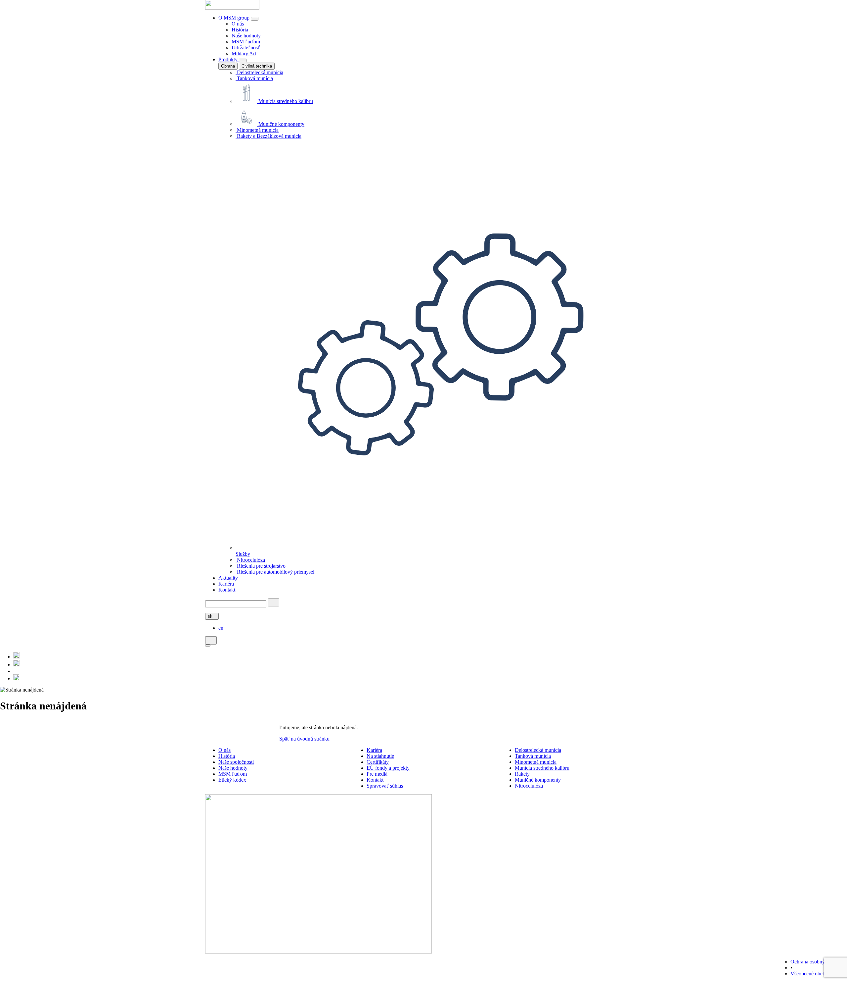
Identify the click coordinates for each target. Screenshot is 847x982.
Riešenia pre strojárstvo (261, 566)
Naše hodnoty (246, 35)
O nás (238, 23)
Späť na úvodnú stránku (304, 739)
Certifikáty (378, 762)
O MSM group (234, 18)
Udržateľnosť (246, 47)
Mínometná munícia (257, 130)
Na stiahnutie (380, 756)
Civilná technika (257, 66)
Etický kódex (232, 780)
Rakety (522, 774)
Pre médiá (377, 774)
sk (211, 616)
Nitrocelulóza (250, 560)
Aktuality (228, 578)
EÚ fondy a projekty (388, 768)
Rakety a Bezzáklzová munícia (268, 136)
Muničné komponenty (280, 124)
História (240, 29)
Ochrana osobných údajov (817, 961)
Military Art (244, 53)
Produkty (228, 59)
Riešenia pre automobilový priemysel (275, 572)
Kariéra (226, 584)
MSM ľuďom (246, 41)
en (220, 628)
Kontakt (226, 590)
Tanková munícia (254, 78)
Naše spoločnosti (236, 762)
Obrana (228, 66)
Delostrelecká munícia (259, 72)
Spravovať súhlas (385, 786)
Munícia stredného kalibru (285, 101)
